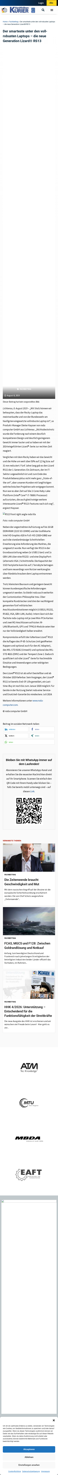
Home (5, 22)
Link (32, 791)
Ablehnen (29, 1457)
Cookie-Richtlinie (14, 1471)
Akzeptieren (29, 1449)
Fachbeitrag (13, 22)
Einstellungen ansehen (29, 1465)
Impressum (45, 1471)
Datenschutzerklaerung (31, 1471)
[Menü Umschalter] (51, 10)
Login (41, 2)
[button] (53, 1420)
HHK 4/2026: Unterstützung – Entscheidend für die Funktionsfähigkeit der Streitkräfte (28, 1011)
